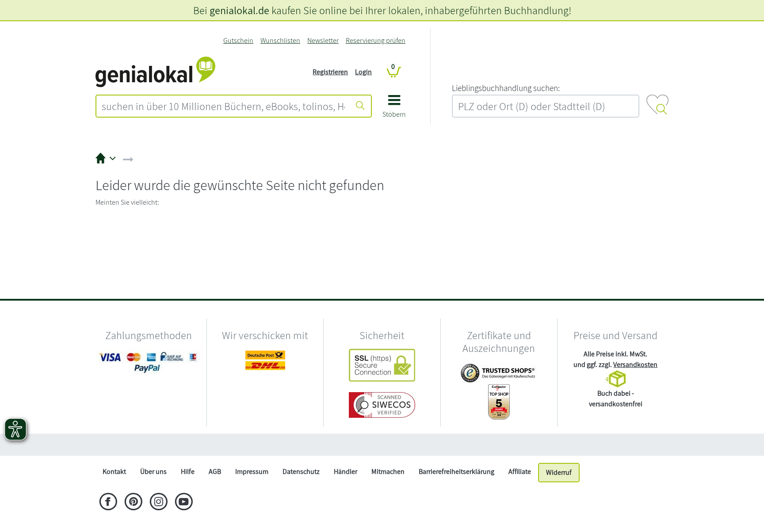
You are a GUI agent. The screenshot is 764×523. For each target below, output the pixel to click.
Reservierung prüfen (375, 40)
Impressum (251, 471)
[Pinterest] (133, 502)
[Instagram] (158, 502)
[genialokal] (155, 71)
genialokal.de (239, 10)
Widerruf (559, 472)
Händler (345, 471)
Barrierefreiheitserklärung (456, 471)
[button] (394, 109)
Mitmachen (388, 471)
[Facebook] (108, 502)
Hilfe (188, 471)
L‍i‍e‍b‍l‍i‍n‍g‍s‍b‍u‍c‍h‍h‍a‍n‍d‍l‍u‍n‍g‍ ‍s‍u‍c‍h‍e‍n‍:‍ (506, 88)
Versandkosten (635, 364)
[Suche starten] (360, 106)
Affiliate (519, 471)
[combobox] (223, 106)
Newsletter (323, 40)
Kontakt (114, 471)
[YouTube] (183, 502)
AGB (215, 471)
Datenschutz (301, 471)
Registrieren (330, 71)
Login (363, 71)
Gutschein (238, 40)
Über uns (153, 471)
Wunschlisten (280, 40)
